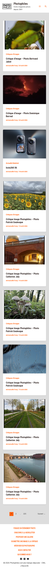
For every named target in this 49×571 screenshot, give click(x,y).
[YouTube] (28, 559)
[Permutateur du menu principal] (39, 6)
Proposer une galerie (24, 536)
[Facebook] (21, 559)
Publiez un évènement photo (24, 528)
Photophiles (21, 3)
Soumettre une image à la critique (24, 541)
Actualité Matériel (12, 163)
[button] (46, 6)
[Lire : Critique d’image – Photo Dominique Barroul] (24, 89)
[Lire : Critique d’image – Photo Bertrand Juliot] (24, 35)
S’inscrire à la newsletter (24, 532)
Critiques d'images (12, 54)
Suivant (41, 514)
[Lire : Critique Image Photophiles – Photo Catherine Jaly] (24, 250)
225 (24, 514)
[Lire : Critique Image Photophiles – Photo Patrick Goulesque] (24, 195)
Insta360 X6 (11, 167)
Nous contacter (24, 550)
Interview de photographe (24, 545)
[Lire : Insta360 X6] (24, 144)
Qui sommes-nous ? (24, 554)
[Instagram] (24, 559)
